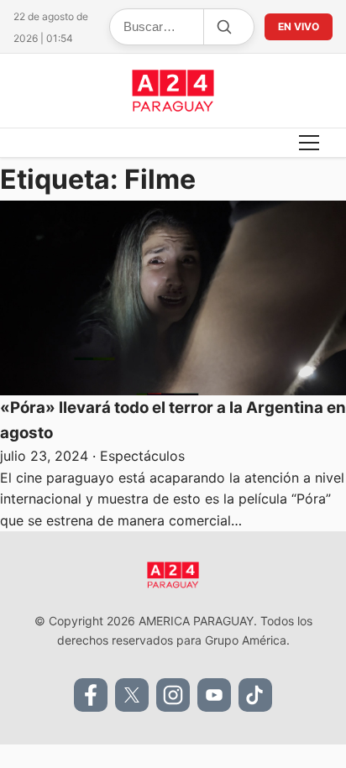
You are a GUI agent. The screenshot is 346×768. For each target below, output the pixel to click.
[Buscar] (223, 26)
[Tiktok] (255, 695)
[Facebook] (90, 695)
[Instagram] (173, 695)
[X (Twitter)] (131, 695)
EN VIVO (298, 26)
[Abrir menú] (309, 142)
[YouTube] (214, 695)
